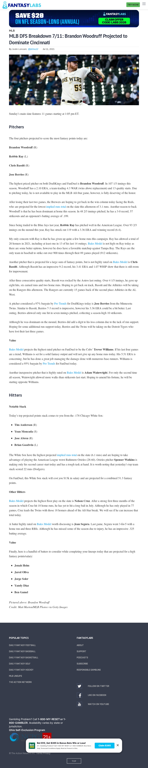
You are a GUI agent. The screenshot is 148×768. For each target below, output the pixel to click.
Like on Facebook (97, 695)
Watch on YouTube (98, 704)
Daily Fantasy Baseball (22, 651)
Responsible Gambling (89, 669)
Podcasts (82, 657)
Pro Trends (60, 303)
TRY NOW (133, 4)
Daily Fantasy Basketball (23, 657)
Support (81, 651)
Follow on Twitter (98, 686)
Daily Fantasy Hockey (21, 669)
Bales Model (95, 243)
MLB (12, 30)
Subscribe (82, 663)
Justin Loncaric (19, 49)
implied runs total (56, 206)
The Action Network (20, 682)
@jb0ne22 (33, 49)
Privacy (46, 753)
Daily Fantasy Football (22, 645)
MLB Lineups (15, 676)
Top (74, 761)
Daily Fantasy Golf (19, 663)
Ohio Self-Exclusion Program (27, 729)
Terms (39, 753)
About (80, 645)
